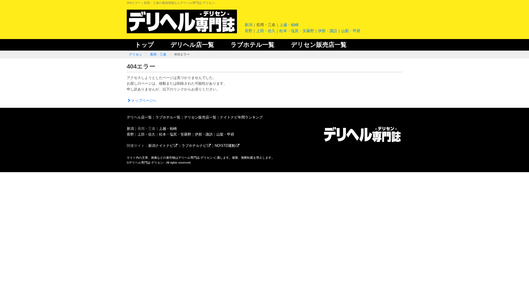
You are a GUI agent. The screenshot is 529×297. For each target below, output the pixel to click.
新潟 (248, 25)
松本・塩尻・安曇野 (296, 31)
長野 (248, 31)
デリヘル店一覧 (192, 44)
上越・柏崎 (289, 25)
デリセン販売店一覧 (319, 44)
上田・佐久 (266, 31)
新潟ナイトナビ (160, 146)
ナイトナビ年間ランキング (241, 117)
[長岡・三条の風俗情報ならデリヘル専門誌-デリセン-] (362, 142)
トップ (144, 44)
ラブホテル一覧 (252, 44)
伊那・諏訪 (327, 31)
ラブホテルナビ (194, 146)
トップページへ (143, 100)
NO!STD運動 (225, 146)
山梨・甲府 (350, 31)
